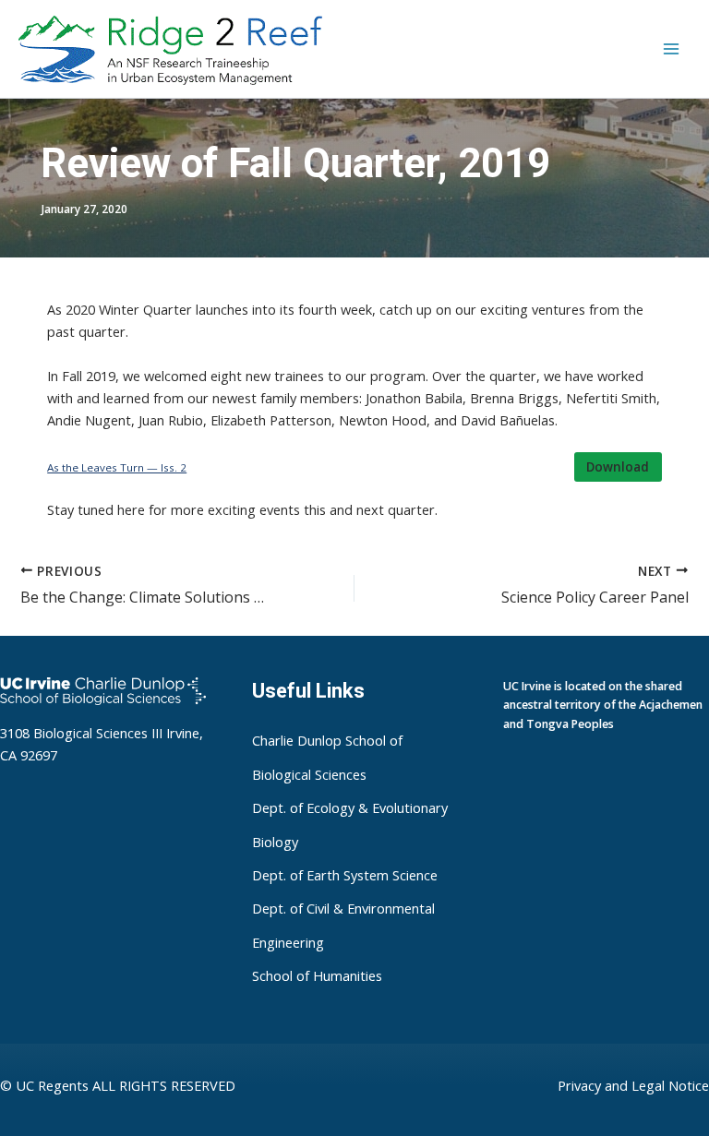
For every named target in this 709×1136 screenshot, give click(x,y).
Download (617, 467)
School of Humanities (317, 976)
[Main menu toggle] (671, 49)
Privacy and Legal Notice (633, 1085)
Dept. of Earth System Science (345, 875)
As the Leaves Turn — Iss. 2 (116, 467)
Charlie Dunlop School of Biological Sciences (327, 757)
